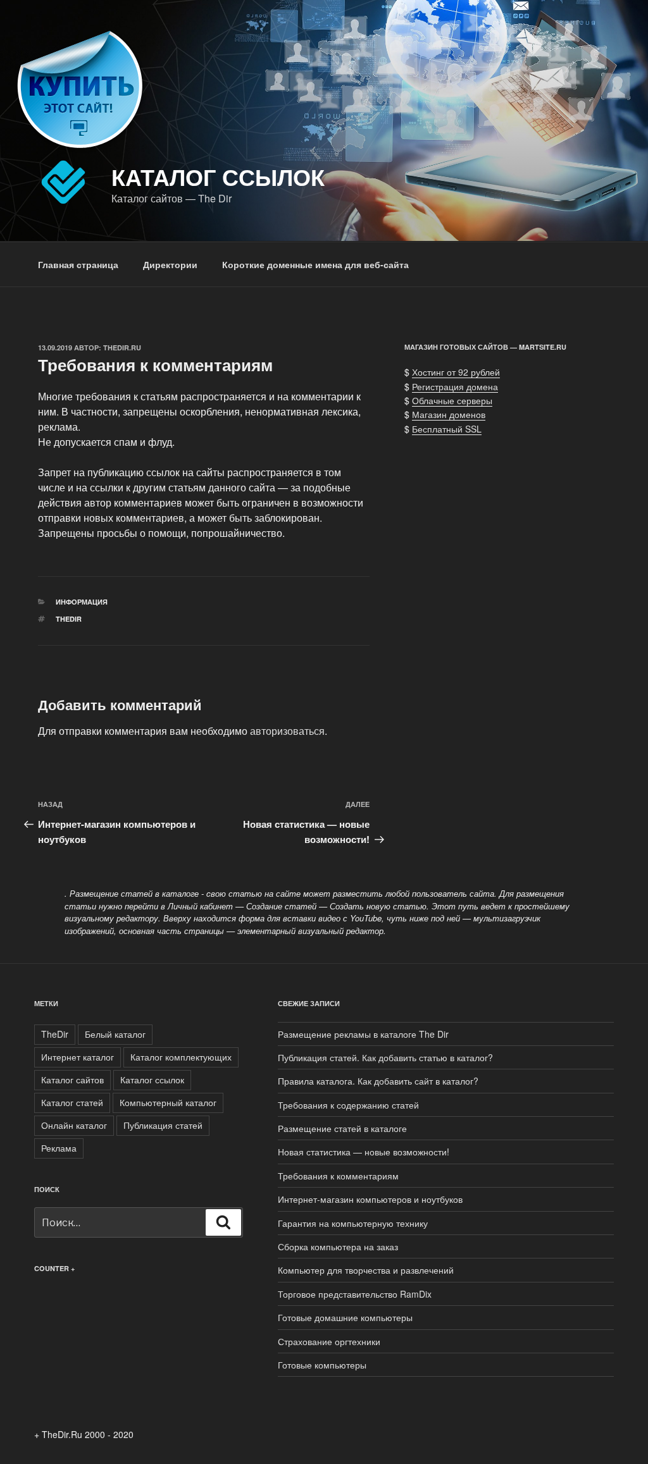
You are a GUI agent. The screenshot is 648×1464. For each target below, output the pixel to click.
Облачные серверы (452, 400)
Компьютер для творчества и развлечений (366, 1270)
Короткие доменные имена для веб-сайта (315, 264)
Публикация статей (162, 1125)
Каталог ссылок (218, 176)
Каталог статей (72, 1102)
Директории (170, 264)
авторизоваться (287, 730)
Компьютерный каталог (168, 1102)
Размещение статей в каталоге (342, 1128)
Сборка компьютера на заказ (338, 1246)
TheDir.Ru (122, 347)
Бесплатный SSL (447, 428)
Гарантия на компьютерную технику (353, 1223)
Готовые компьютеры (322, 1364)
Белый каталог (115, 1034)
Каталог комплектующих (181, 1056)
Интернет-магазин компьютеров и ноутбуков (370, 1199)
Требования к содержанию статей (348, 1104)
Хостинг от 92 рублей (456, 372)
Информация (82, 601)
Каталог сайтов (72, 1079)
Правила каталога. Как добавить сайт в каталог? (378, 1080)
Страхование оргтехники (329, 1341)
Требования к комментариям (338, 1175)
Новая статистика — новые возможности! (363, 1151)
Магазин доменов (448, 414)
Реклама (59, 1147)
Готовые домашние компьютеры (345, 1317)
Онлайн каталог (74, 1125)
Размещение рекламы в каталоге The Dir (363, 1034)
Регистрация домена (455, 386)
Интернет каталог (77, 1056)
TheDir (69, 619)
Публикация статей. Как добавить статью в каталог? (385, 1057)
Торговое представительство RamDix (355, 1294)
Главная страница (78, 264)
